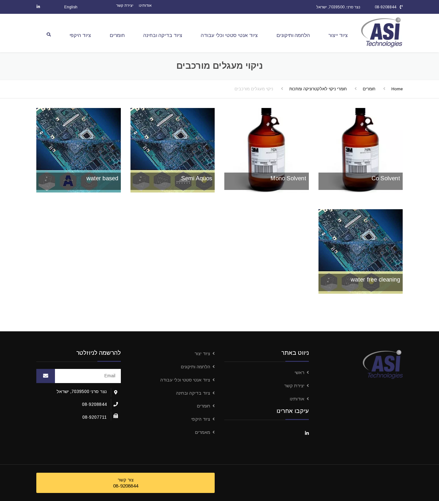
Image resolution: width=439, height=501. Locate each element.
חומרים (117, 35)
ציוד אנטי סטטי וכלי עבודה (229, 35)
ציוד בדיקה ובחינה (162, 35)
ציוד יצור (202, 353)
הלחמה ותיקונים (293, 35)
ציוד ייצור (338, 35)
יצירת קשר (124, 5)
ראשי (299, 372)
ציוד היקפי (80, 35)
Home (397, 88)
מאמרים (202, 432)
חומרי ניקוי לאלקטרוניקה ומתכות (318, 88)
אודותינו (145, 5)
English (70, 7)
